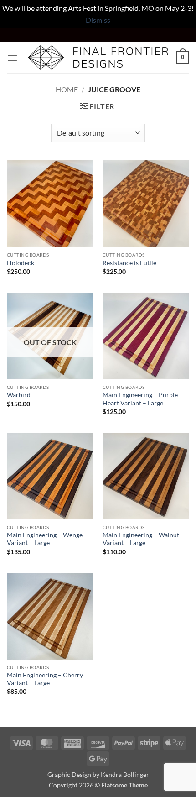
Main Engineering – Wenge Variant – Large (45, 539)
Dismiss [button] (98, 20)
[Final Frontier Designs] (98, 57)
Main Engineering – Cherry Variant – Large (45, 679)
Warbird (19, 394)
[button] (12, 58)
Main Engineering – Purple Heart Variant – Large (140, 399)
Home (67, 89)
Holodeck (20, 263)
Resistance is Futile (129, 263)
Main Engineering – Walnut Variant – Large (141, 539)
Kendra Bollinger (125, 774)
